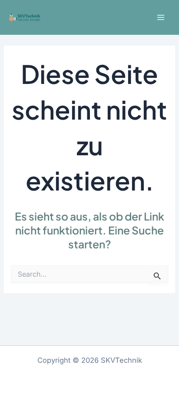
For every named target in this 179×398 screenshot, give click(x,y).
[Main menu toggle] (160, 17)
